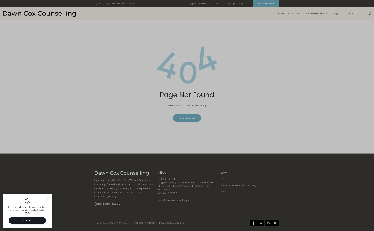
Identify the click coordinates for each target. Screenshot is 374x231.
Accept (27, 220)
